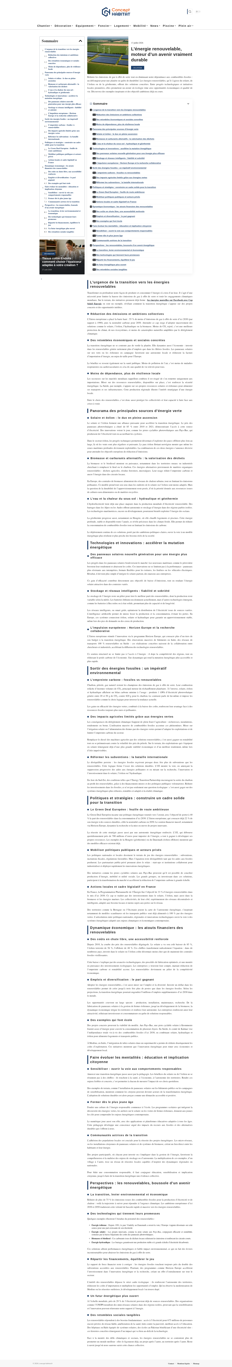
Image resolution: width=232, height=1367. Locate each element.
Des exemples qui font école (59, 183)
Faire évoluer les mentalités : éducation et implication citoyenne (61, 187)
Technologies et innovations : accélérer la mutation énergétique (61, 97)
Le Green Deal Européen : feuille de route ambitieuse (62, 149)
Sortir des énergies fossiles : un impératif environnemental (61, 120)
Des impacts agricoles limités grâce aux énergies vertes (64, 132)
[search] (190, 11)
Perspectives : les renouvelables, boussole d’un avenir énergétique (61, 206)
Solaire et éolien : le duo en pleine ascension (62, 79)
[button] (80, 41)
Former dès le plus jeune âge (59, 198)
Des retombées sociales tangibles (61, 232)
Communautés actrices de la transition (63, 201)
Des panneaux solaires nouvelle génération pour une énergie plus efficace (64, 102)
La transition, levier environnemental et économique (64, 212)
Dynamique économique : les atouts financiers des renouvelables (59, 167)
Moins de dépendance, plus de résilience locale (64, 67)
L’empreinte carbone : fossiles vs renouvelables (61, 126)
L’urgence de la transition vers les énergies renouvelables (62, 50)
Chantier (137, 68)
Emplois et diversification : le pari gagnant (62, 178)
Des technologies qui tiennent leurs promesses (62, 218)
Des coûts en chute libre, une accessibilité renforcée (64, 172)
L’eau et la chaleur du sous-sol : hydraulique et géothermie (61, 91)
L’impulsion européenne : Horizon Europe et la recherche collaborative (62, 114)
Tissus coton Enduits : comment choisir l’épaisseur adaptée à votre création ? (61, 262)
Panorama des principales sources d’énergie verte (62, 73)
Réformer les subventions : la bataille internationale (63, 137)
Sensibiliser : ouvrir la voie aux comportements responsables (60, 193)
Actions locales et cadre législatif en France (62, 161)
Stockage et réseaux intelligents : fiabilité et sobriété (64, 108)
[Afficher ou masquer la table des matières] (148, 103)
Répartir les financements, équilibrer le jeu (64, 223)
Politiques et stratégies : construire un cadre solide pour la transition (63, 143)
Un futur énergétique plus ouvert (61, 228)
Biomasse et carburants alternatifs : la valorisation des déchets (63, 85)
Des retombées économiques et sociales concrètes (63, 62)
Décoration (49, 254)
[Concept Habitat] (116, 11)
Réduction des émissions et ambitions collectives (63, 56)
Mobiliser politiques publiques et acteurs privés (64, 155)
